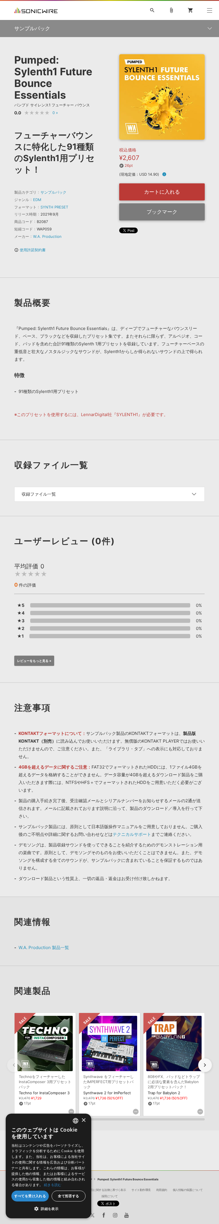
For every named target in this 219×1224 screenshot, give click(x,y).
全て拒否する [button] (68, 1195)
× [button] (83, 1120)
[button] (205, 1065)
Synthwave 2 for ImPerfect (107, 1093)
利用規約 (161, 1189)
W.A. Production (47, 236)
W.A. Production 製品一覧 (44, 947)
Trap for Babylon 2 (164, 1093)
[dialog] (48, 1166)
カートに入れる (162, 192)
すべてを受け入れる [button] (30, 1195)
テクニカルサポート (132, 834)
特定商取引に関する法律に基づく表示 (103, 1189)
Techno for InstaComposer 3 (44, 1093)
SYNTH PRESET (54, 207)
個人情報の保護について (188, 1189)
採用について (110, 1196)
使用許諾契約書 (30, 250)
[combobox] (75, 1121)
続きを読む (53, 1184)
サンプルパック (53, 192)
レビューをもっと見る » (34, 661)
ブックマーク (162, 212)
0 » (55, 112)
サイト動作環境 (141, 1189)
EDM (37, 199)
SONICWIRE (36, 10)
